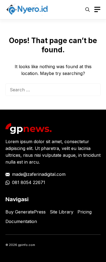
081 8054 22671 (28, 182)
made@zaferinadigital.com (39, 174)
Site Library (61, 212)
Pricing (84, 212)
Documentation (21, 221)
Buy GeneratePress (25, 212)
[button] (87, 9)
